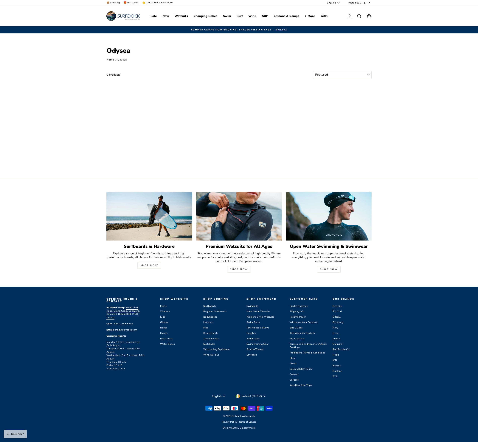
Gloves (164, 322)
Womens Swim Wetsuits (260, 317)
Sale (153, 16)
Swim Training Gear (257, 344)
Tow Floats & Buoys (257, 327)
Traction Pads (211, 338)
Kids (162, 317)
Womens (165, 311)
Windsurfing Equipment (216, 349)
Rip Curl (337, 311)
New (165, 16)
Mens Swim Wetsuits (258, 311)
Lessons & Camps (286, 16)
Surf (240, 16)
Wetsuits (181, 16)
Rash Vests (166, 338)
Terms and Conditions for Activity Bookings (308, 345)
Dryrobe (337, 306)
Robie (336, 354)
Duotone (337, 371)
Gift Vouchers (297, 338)
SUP (265, 16)
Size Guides (296, 327)
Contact (294, 374)
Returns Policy (298, 317)
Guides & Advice (299, 306)
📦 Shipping (113, 2)
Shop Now (149, 265)
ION (335, 360)
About (293, 363)
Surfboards (209, 306)
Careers (294, 379)
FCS (335, 376)
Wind (252, 16)
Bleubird (337, 344)
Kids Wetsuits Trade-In (302, 333)
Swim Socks (253, 322)
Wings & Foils (211, 354)
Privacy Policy (230, 421)
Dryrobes (251, 354)
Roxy (336, 327)
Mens (163, 306)
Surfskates (209, 344)
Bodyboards (210, 317)
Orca (335, 333)
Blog (292, 358)
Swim (227, 16)
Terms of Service (247, 421)
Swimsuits (252, 306)
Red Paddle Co (341, 349)
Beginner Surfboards (215, 311)
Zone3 (336, 338)
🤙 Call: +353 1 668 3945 (157, 2)
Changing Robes (205, 16)
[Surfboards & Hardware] (149, 216)
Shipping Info (297, 311)
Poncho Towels (255, 349)
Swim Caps (252, 338)
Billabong (338, 322)
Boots (163, 327)
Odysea (122, 59)
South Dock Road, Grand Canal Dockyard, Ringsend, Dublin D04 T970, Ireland (123, 312)
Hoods (163, 333)
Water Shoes (167, 344)
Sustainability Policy (301, 369)
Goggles (251, 333)
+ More (310, 16)
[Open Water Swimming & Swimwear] (329, 216)
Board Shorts (210, 333)
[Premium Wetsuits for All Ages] (239, 216)
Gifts (324, 16)
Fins (205, 327)
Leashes (208, 322)
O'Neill (337, 317)
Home (110, 59)
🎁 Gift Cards (131, 2)
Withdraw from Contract (303, 322)
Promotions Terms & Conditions (307, 352)
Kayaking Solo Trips (301, 385)
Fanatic (337, 365)
